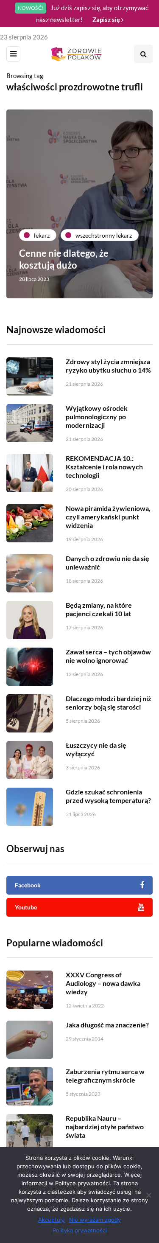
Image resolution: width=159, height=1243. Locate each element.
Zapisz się (106, 19)
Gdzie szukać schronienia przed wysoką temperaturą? (108, 796)
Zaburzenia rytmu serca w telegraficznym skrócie (105, 1075)
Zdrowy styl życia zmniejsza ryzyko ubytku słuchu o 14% (108, 365)
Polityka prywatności (80, 1230)
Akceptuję (51, 1219)
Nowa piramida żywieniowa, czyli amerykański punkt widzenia (108, 516)
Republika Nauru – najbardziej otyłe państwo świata (105, 1126)
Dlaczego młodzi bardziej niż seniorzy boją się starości (108, 702)
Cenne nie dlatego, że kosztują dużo (64, 259)
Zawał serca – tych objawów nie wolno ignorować (108, 656)
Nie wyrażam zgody (95, 1219)
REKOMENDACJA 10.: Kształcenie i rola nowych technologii (104, 466)
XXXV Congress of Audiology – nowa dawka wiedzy (103, 983)
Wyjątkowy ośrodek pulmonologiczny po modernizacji (97, 416)
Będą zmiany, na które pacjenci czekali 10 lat (99, 609)
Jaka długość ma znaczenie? (107, 1025)
